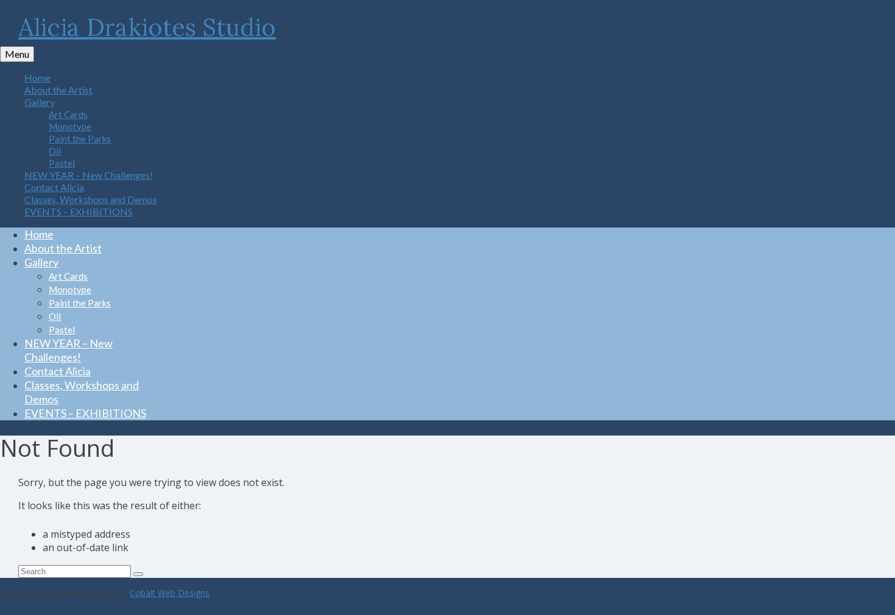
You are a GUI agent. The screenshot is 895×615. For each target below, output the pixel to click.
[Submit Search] (138, 574)
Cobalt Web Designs (169, 593)
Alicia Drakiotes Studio (147, 27)
